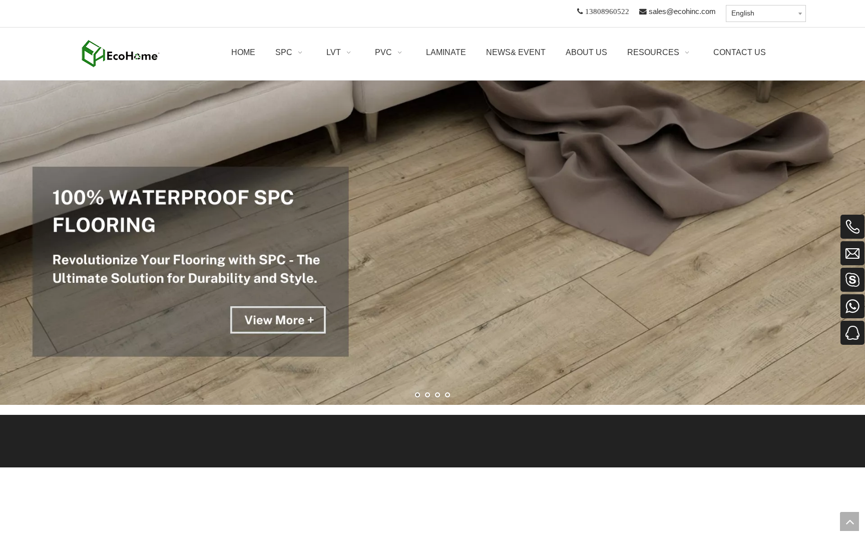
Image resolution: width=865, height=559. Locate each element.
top (849, 521)
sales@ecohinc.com (682, 12)
